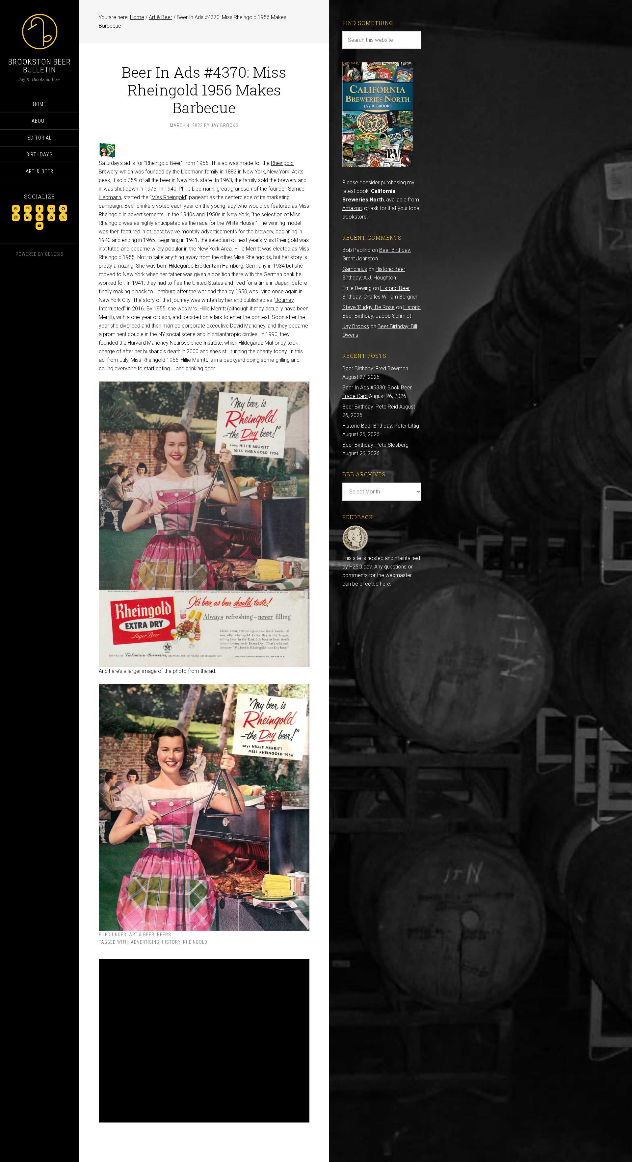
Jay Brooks (355, 326)
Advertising (145, 942)
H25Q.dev (360, 567)
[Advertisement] (204, 1041)
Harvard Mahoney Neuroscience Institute (175, 343)
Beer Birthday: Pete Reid (370, 407)
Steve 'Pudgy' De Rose (368, 307)
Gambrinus (354, 269)
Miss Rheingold (168, 197)
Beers (164, 934)
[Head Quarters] (355, 549)
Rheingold (195, 942)
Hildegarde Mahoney (262, 343)
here (385, 584)
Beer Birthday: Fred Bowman (375, 368)
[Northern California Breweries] (377, 165)
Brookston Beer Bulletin (39, 65)
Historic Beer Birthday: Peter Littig (380, 426)
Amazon (352, 208)
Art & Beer (141, 934)
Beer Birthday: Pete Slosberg (375, 445)
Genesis (54, 254)
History (171, 942)
